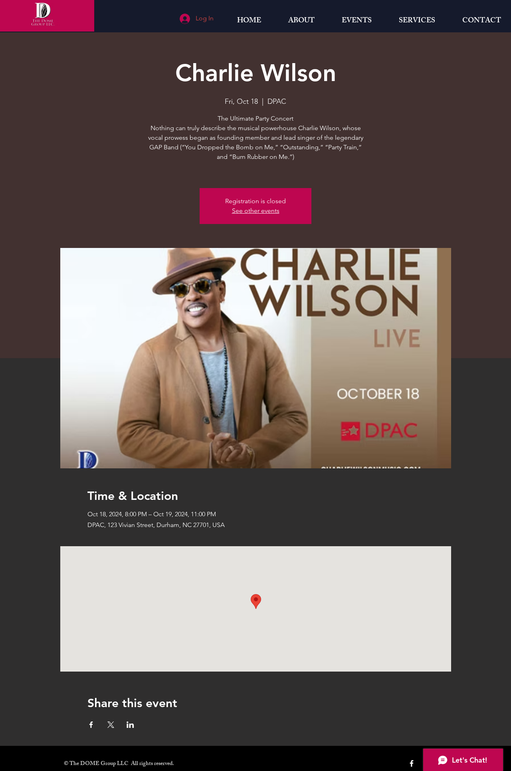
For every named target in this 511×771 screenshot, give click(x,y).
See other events (255, 210)
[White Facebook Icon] (411, 763)
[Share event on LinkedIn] (130, 724)
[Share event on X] (111, 724)
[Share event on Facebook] (91, 724)
